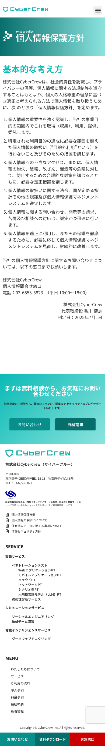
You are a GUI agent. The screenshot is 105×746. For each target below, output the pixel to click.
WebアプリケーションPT (36, 570)
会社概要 (17, 704)
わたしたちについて (25, 669)
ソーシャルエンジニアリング (33, 616)
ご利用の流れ (20, 683)
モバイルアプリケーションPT (39, 574)
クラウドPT (26, 579)
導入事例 (17, 690)
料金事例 (17, 697)
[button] (97, 10)
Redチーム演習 (23, 621)
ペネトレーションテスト (29, 565)
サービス (17, 676)
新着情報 (17, 711)
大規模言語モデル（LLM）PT (39, 594)
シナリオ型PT (28, 589)
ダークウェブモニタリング (31, 638)
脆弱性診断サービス (26, 599)
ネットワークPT (30, 584)
